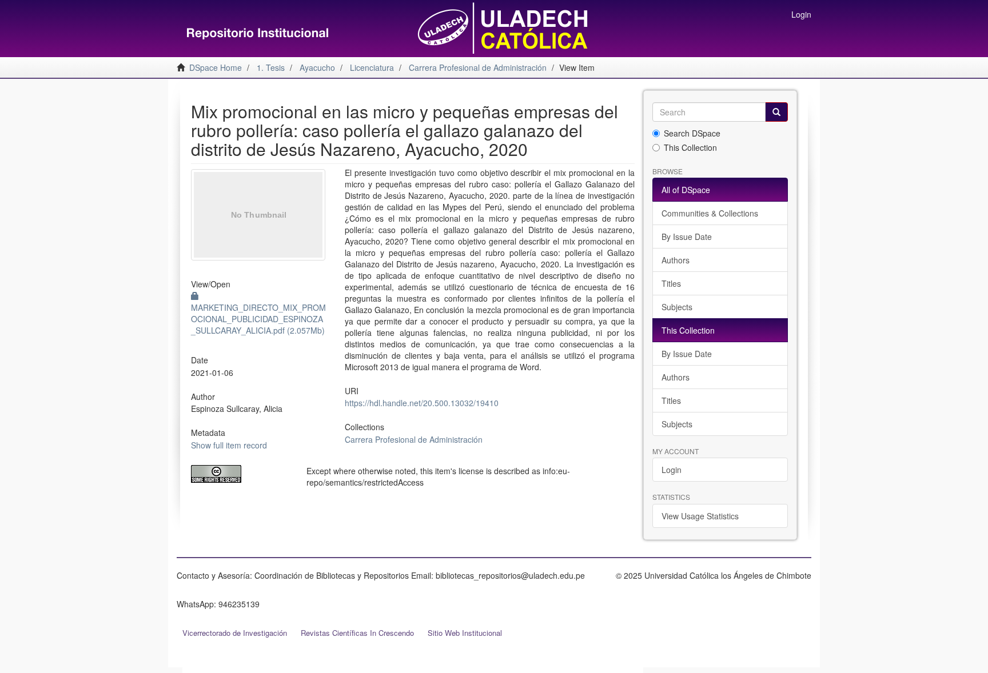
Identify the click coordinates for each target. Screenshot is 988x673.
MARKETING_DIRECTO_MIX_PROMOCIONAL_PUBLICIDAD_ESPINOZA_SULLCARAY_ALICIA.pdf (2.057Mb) (258, 319)
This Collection (690, 147)
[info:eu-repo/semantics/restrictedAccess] (240, 474)
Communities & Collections (710, 213)
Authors (676, 260)
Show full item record (229, 445)
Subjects (677, 307)
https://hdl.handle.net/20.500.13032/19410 (422, 402)
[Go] (776, 112)
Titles (671, 283)
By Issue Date (687, 236)
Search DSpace (692, 133)
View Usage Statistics (700, 516)
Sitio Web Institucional (465, 632)
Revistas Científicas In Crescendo (357, 632)
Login (672, 469)
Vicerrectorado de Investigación (234, 632)
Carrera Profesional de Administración (414, 439)
